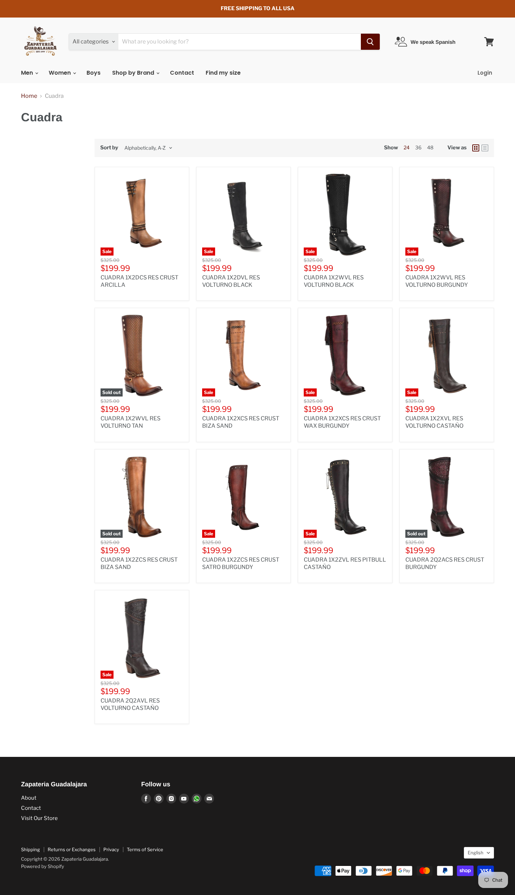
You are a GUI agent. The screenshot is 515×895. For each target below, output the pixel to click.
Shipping (30, 849)
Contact (182, 73)
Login (485, 72)
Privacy (111, 849)
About (28, 798)
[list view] (484, 147)
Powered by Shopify (42, 866)
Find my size (223, 73)
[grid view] (475, 147)
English (475, 852)
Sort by (109, 148)
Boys (94, 73)
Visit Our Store (39, 818)
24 (407, 147)
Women (60, 73)
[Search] (370, 42)
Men (27, 73)
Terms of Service (145, 849)
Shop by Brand (134, 73)
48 (430, 147)
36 (418, 147)
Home (29, 96)
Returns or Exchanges (72, 849)
